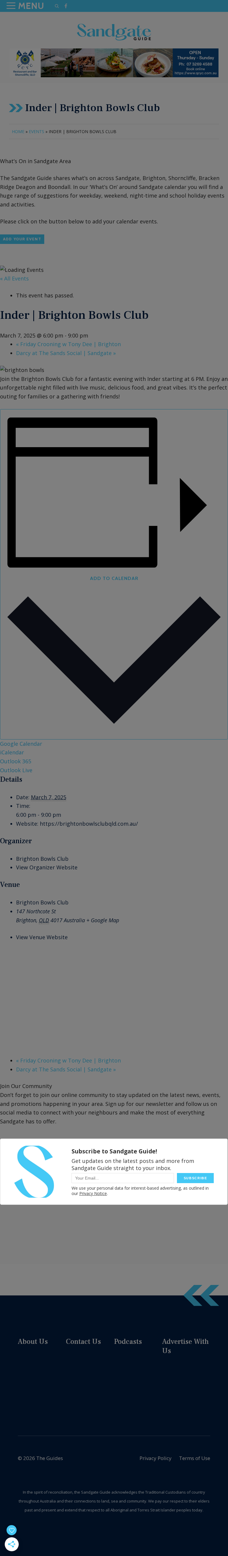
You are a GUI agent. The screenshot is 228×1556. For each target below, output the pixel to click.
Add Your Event (22, 239)
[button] (57, 6)
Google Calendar (21, 743)
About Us (33, 1341)
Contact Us (83, 1341)
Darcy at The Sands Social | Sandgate (66, 353)
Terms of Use (194, 1458)
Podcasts (128, 1341)
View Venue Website (42, 937)
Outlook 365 (15, 761)
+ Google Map (102, 920)
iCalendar (12, 752)
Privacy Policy (156, 1458)
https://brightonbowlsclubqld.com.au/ (89, 823)
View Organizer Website (46, 867)
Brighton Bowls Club (42, 858)
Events (36, 131)
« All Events (14, 278)
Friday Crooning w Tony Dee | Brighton (68, 344)
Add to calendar (114, 578)
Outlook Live (16, 770)
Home (18, 131)
